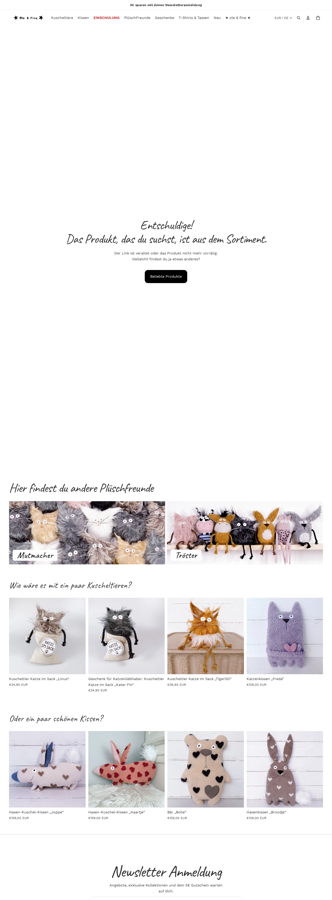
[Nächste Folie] (79, 636)
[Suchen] (299, 18)
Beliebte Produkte (166, 276)
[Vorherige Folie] (16, 636)
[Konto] (308, 18)
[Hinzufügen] (79, 667)
